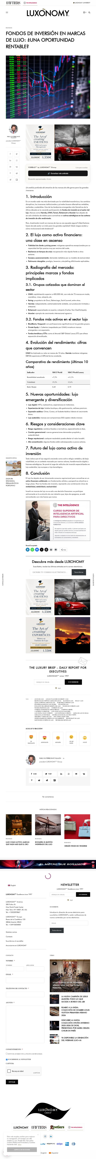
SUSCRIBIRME (71, 587)
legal (72, 593)
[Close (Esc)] (90, 556)
